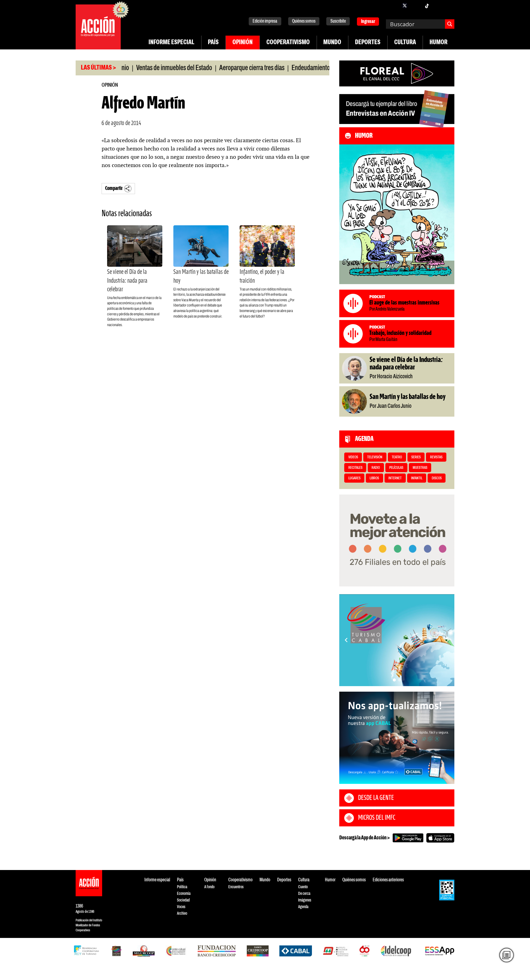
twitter (404, 5)
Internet (395, 478)
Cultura (405, 42)
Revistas (436, 457)
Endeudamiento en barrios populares (308, 68)
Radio (376, 468)
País (213, 42)
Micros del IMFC (376, 818)
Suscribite (338, 21)
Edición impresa (265, 21)
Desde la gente (376, 798)
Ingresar (368, 21)
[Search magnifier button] (449, 24)
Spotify (449, 5)
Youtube (438, 5)
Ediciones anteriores (388, 880)
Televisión (374, 457)
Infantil (416, 478)
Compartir (114, 188)
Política (182, 887)
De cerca (304, 894)
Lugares (354, 478)
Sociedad (183, 900)
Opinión (242, 42)
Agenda (303, 907)
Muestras (420, 468)
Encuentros (235, 887)
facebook (393, 5)
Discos (437, 478)
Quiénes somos (304, 21)
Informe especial (171, 42)
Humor (438, 42)
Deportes (367, 42)
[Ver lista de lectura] (506, 955)
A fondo (209, 887)
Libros (374, 478)
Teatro (397, 457)
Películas (396, 468)
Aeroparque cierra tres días (223, 68)
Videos (353, 457)
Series (416, 457)
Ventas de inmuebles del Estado (146, 68)
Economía (183, 894)
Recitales (355, 468)
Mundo (332, 42)
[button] (394, 679)
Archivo (182, 913)
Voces (181, 907)
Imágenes (304, 900)
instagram (415, 5)
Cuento (303, 887)
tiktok (427, 5)
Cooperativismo (288, 42)
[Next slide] (447, 640)
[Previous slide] (346, 640)
